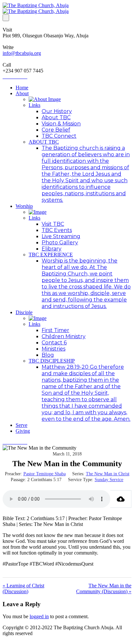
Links (34, 105)
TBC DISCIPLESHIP (52, 361)
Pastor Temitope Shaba (44, 473)
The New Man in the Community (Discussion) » (103, 588)
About (22, 93)
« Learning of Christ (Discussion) (23, 588)
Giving (23, 431)
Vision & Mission (61, 124)
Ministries (53, 349)
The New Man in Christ (107, 473)
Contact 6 (54, 342)
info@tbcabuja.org (22, 53)
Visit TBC (53, 224)
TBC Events (57, 230)
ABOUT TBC (44, 142)
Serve (21, 425)
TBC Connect (59, 136)
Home (22, 87)
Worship (24, 206)
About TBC (56, 117)
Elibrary (51, 249)
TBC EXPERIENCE (51, 254)
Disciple (24, 312)
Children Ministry (64, 336)
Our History (57, 111)
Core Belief (56, 130)
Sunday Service (109, 479)
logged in (39, 616)
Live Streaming (61, 236)
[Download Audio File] (120, 499)
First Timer (55, 330)
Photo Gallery (60, 242)
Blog (48, 355)
